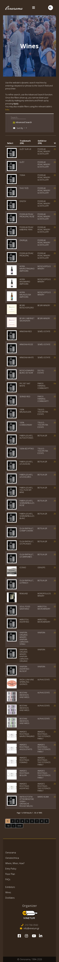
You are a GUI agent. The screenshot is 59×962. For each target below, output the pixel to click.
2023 (56, 162)
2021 (56, 253)
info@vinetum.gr (31, 928)
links (7, 109)
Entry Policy (10, 868)
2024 (56, 201)
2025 (56, 175)
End (19, 825)
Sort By (19, 128)
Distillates (10, 897)
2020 (56, 149)
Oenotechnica (12, 857)
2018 (56, 567)
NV (55, 383)
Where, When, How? (14, 863)
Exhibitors (10, 887)
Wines (8, 892)
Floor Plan (10, 874)
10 (8, 825)
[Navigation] (33, 7)
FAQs (7, 879)
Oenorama (10, 852)
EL (50, 7)
